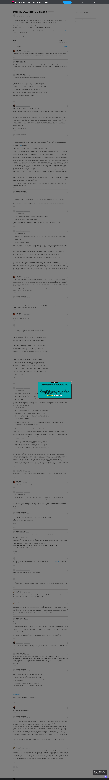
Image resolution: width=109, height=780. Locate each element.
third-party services (46, 392)
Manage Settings (58, 395)
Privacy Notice (52, 391)
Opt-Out (62, 393)
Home (17, 2)
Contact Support (67, 2)
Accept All (50, 395)
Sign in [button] (91, 2)
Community (75, 2)
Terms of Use (60, 391)
